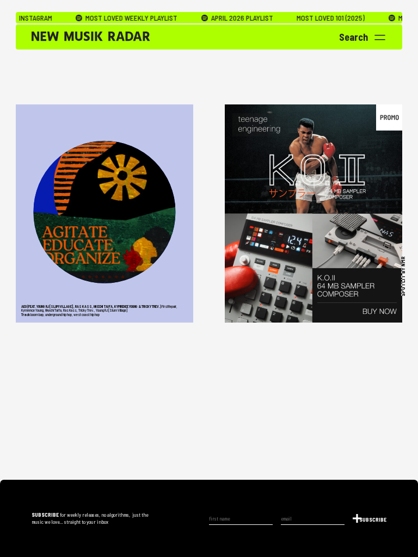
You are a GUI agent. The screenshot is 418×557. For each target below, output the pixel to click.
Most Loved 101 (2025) (316, 18)
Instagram (21, 18)
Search (353, 37)
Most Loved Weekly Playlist (116, 18)
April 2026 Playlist (226, 18)
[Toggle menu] (380, 37)
